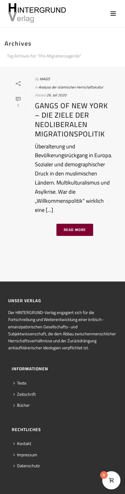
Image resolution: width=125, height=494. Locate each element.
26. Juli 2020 (56, 95)
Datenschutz (28, 466)
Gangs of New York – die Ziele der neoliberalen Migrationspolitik (71, 120)
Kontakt (24, 443)
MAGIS (45, 78)
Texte (21, 383)
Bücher (23, 405)
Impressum (27, 455)
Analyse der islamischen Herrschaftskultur (71, 87)
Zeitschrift (26, 394)
